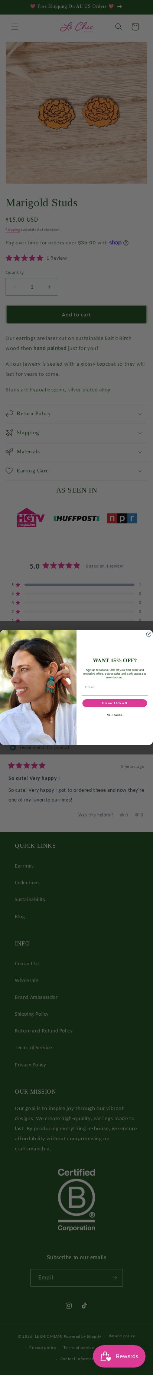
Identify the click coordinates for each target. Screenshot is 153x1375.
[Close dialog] (148, 634)
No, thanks (115, 714)
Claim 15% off (114, 703)
